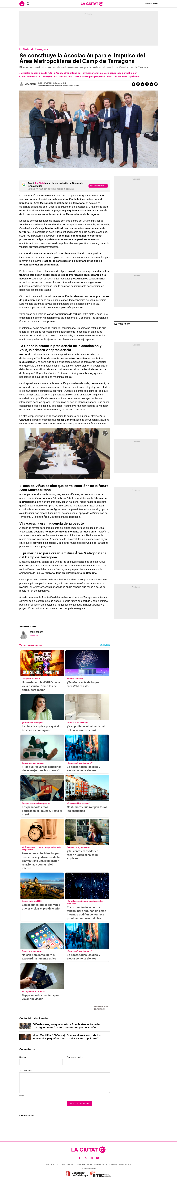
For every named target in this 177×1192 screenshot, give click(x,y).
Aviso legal (49, 1164)
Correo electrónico (75, 1057)
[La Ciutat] (92, 4)
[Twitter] (138, 84)
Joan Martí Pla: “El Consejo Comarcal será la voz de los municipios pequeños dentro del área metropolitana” (80, 76)
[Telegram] (151, 84)
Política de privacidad (65, 1164)
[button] (105, 433)
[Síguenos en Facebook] (79, 1158)
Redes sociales (125, 1164)
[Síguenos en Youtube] (97, 1158)
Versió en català (151, 4)
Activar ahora (97, 186)
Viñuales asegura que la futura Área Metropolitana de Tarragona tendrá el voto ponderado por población (79, 73)
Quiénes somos (100, 1164)
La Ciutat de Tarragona (33, 49)
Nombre (22, 1057)
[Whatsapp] (147, 84)
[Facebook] (133, 84)
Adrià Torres (30, 84)
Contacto (113, 1164)
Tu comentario (25, 1070)
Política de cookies (84, 1164)
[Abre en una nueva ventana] (77, 1174)
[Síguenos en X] (85, 1158)
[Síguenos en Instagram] (91, 1158)
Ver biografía (34, 635)
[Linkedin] (142, 84)
